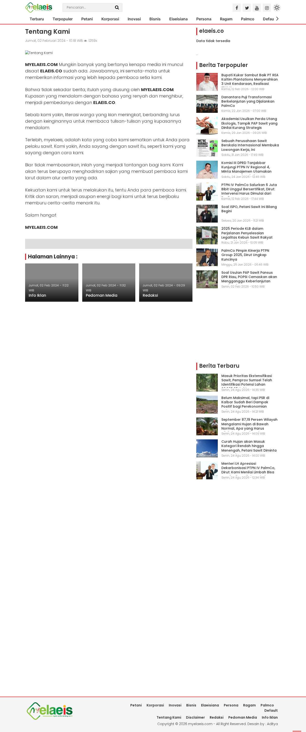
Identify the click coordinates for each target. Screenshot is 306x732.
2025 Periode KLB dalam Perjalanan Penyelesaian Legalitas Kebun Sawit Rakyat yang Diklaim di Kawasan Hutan (248, 235)
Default (269, 18)
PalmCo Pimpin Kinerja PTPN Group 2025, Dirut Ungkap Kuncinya (245, 255)
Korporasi (110, 18)
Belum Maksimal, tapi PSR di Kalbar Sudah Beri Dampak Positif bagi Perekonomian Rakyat (245, 404)
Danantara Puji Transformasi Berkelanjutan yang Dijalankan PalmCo (247, 101)
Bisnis (155, 18)
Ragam (226, 18)
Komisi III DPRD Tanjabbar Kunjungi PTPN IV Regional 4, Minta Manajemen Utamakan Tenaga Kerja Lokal (246, 169)
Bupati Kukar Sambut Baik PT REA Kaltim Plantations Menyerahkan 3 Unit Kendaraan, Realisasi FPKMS (250, 82)
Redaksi (150, 295)
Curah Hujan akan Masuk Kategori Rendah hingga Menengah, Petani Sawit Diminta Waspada (249, 448)
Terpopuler (63, 18)
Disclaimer (195, 717)
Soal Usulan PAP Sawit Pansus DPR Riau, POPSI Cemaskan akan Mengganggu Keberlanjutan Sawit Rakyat (249, 279)
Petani (87, 18)
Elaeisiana (178, 18)
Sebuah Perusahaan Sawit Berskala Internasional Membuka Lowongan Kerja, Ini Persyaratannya (250, 147)
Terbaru (37, 18)
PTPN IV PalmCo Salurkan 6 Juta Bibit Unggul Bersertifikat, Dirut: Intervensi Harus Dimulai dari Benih (249, 191)
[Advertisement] (237, 328)
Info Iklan (37, 295)
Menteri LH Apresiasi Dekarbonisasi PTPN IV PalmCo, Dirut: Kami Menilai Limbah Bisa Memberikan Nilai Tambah (248, 470)
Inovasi (134, 18)
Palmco (247, 18)
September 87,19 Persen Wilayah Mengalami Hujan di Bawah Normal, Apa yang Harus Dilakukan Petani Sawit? (249, 426)
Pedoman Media (101, 295)
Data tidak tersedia (213, 40)
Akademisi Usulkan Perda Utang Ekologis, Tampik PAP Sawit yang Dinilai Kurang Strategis (249, 123)
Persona (203, 18)
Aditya (272, 723)
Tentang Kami (169, 717)
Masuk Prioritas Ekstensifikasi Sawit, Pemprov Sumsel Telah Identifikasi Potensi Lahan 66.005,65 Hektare (246, 382)
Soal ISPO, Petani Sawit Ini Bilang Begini (249, 208)
